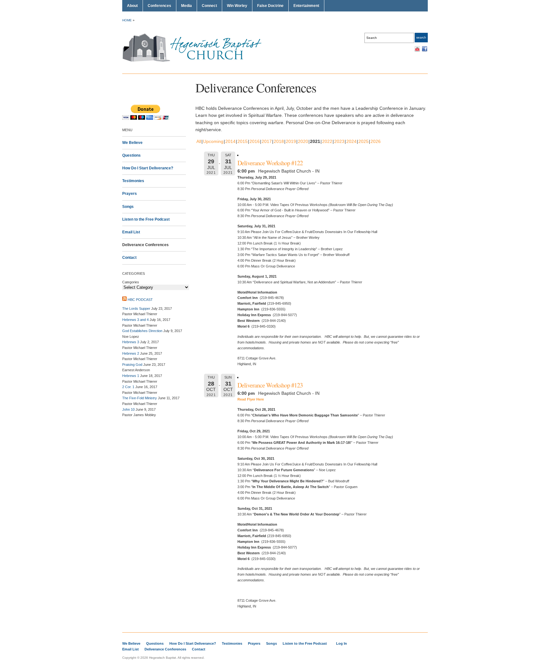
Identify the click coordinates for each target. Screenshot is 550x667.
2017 (267, 141)
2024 (351, 141)
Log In (341, 643)
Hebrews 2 (130, 353)
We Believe (132, 142)
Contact (129, 257)
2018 (279, 141)
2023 (339, 141)
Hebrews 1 (130, 376)
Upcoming (213, 141)
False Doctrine (270, 6)
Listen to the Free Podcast (146, 219)
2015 (242, 141)
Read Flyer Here (250, 399)
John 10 (128, 409)
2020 (303, 141)
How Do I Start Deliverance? (147, 168)
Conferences (159, 6)
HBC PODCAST (140, 300)
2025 (363, 141)
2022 (327, 141)
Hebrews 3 (130, 342)
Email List (131, 232)
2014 (230, 141)
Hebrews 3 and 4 (135, 320)
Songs (128, 206)
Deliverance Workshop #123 (270, 385)
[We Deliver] (195, 61)
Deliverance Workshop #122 (270, 163)
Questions (131, 155)
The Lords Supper (136, 308)
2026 (375, 141)
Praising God (132, 364)
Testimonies (133, 181)
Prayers (129, 193)
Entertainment (306, 6)
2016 (255, 141)
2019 (291, 141)
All (198, 141)
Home (127, 20)
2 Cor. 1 (128, 387)
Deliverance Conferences (145, 245)
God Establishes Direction (142, 331)
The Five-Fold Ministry (139, 398)
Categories (130, 282)
